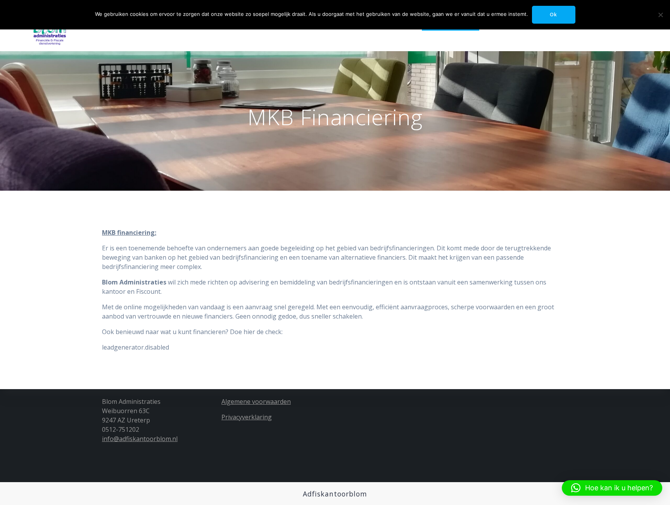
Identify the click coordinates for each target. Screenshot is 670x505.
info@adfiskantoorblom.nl (140, 438)
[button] (612, 488)
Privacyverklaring (246, 417)
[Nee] (660, 15)
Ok (553, 14)
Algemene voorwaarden (256, 401)
